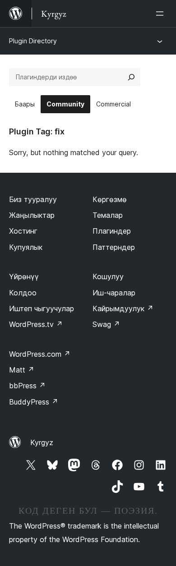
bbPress (27, 385)
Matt (21, 369)
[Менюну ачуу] (161, 13)
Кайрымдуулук (123, 308)
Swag (106, 324)
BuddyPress (33, 401)
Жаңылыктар (32, 215)
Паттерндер (114, 247)
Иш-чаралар (114, 292)
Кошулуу (108, 276)
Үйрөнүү (24, 276)
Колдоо (23, 292)
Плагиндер (112, 230)
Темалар (108, 215)
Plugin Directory (33, 41)
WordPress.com (39, 354)
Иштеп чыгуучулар (41, 308)
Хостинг (23, 230)
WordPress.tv (36, 324)
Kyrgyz (41, 442)
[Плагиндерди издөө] (131, 77)
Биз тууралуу (33, 199)
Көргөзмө (110, 199)
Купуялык (25, 247)
